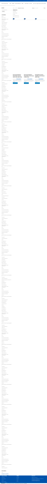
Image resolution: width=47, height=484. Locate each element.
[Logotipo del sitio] (5, 3)
